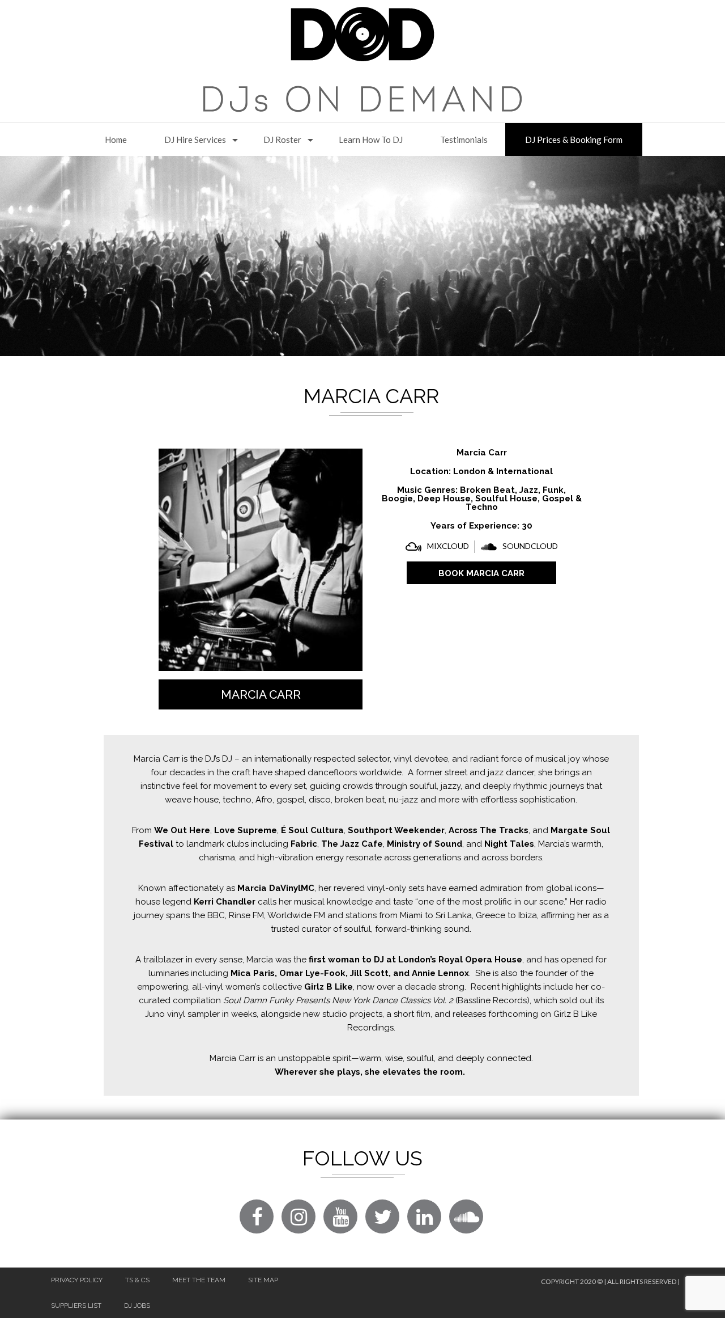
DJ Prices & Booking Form (573, 139)
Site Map (263, 1280)
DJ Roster (282, 139)
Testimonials (464, 139)
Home (116, 139)
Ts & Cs (137, 1280)
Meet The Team (198, 1280)
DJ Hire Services (195, 139)
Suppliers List (76, 1305)
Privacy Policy (77, 1280)
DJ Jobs (137, 1305)
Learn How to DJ (371, 139)
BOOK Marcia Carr (481, 573)
